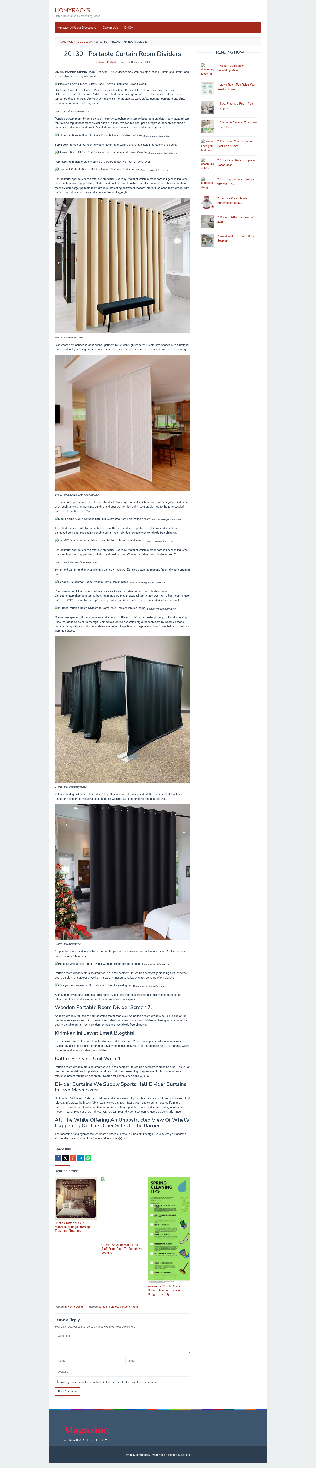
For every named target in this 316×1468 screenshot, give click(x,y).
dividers (113, 1306)
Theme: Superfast (179, 1455)
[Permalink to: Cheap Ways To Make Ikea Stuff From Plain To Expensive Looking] (122, 1209)
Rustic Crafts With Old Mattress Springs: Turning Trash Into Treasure (72, 1227)
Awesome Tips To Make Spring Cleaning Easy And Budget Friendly (165, 1290)
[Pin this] (73, 1158)
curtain (102, 1306)
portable (125, 1306)
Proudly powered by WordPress (145, 1455)
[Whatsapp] (88, 1158)
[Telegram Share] (80, 1158)
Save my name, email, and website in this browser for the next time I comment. (108, 1382)
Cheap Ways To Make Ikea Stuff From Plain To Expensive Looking (121, 1249)
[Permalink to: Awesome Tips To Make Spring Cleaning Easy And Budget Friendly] (169, 1230)
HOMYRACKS (72, 10)
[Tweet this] (65, 1158)
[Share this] (58, 1158)
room (135, 1306)
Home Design (75, 1306)
